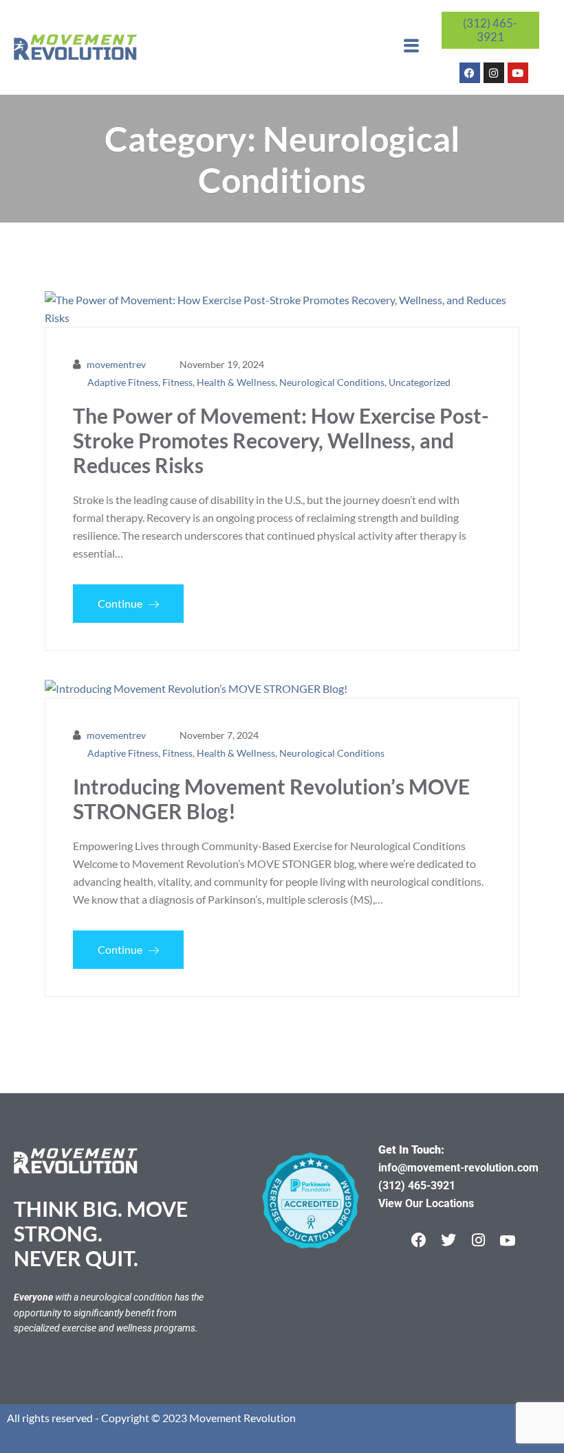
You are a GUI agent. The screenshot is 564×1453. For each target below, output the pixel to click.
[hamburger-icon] (410, 47)
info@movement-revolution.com (458, 1167)
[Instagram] (494, 72)
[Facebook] (469, 72)
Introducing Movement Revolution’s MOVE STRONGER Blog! (271, 798)
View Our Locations (426, 1203)
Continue (121, 603)
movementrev (116, 364)
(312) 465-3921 (490, 30)
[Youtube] (518, 72)
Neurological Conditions (331, 382)
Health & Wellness (236, 382)
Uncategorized (420, 382)
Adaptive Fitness (122, 382)
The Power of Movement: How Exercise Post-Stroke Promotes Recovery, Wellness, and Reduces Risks (281, 440)
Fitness (177, 382)
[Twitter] (448, 1240)
